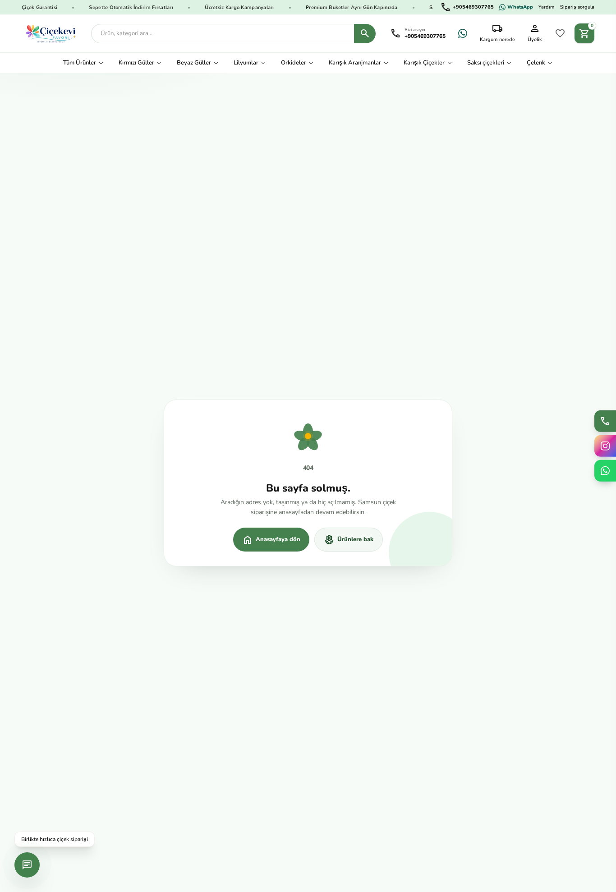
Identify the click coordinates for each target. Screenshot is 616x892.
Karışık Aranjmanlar (355, 63)
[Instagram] (605, 446)
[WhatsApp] (463, 33)
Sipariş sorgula (577, 7)
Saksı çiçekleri (485, 63)
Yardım (546, 7)
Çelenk (536, 63)
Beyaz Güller (194, 63)
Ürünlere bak (348, 539)
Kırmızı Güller (136, 63)
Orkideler (293, 63)
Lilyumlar (246, 63)
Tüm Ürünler (79, 63)
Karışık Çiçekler (424, 63)
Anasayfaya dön (271, 539)
